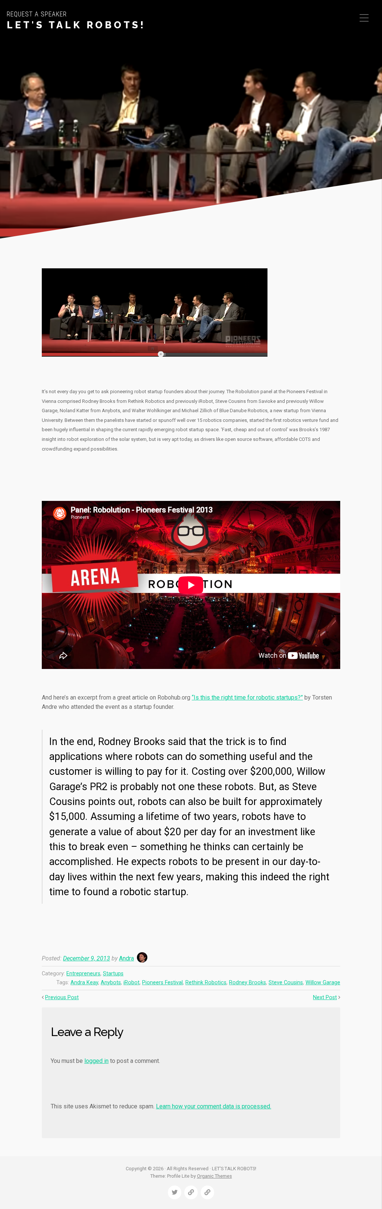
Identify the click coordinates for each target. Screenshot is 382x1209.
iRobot (131, 982)
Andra (126, 958)
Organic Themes (214, 1176)
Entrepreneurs (83, 973)
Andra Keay (84, 982)
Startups (113, 973)
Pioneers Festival (162, 982)
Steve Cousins (286, 982)
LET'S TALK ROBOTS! (76, 25)
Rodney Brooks (247, 982)
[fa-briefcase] (191, 1192)
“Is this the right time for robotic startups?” (247, 697)
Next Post (325, 997)
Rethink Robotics (205, 982)
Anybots (111, 982)
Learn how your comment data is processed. (213, 1106)
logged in (96, 1060)
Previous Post (62, 997)
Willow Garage (323, 982)
